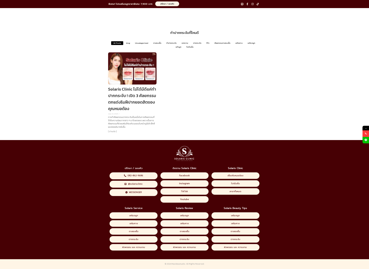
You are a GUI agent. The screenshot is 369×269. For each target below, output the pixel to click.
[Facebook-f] (247, 4)
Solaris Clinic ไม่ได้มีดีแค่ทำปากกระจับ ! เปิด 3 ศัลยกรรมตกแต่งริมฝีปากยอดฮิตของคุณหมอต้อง (132, 98)
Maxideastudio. (179, 263)
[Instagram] (252, 4)
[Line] (242, 4)
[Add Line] (366, 140)
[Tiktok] (257, 4)
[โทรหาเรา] (366, 133)
